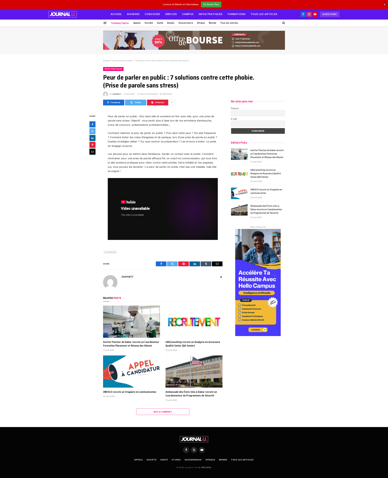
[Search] (283, 23)
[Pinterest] (92, 145)
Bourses (133, 14)
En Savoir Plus (211, 4)
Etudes (170, 23)
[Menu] (105, 22)
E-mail (234, 119)
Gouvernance (185, 23)
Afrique (201, 23)
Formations (237, 14)
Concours (152, 14)
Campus (188, 14)
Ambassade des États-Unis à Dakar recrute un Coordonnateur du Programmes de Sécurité (191, 393)
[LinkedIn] (92, 138)
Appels (137, 23)
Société (149, 23)
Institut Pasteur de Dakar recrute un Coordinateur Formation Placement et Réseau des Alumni (131, 344)
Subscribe (329, 14)
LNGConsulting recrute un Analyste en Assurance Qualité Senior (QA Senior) (193, 344)
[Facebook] (92, 124)
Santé (160, 23)
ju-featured (110, 252)
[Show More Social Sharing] (172, 102)
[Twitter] (92, 131)
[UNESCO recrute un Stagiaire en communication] (131, 371)
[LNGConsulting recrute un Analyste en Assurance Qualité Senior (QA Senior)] (194, 322)
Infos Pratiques (210, 14)
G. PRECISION (204, 467)
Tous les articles (264, 14)
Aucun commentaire (149, 94)
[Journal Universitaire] (62, 14)
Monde (212, 23)
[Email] (92, 151)
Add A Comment (163, 412)
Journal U (116, 94)
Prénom (235, 108)
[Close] (384, 4)
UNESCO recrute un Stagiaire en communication (129, 392)
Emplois (171, 14)
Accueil (116, 14)
